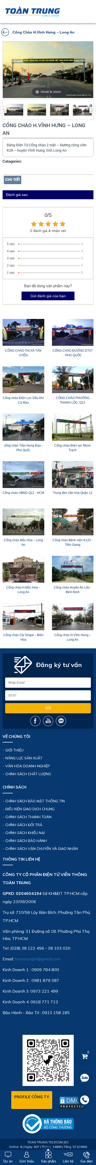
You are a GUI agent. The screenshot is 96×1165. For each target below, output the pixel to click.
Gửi (48, 708)
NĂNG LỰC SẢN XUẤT (23, 758)
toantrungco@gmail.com (37, 958)
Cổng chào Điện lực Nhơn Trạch (72, 448)
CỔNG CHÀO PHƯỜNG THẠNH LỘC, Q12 (73, 400)
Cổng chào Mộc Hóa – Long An (23, 542)
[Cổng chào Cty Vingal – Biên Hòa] (23, 616)
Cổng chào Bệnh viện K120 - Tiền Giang (72, 542)
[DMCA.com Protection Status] (72, 1102)
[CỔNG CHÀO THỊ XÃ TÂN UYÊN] (23, 332)
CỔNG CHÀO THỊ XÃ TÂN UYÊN (23, 353)
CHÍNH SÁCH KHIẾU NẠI (25, 832)
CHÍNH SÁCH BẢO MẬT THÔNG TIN (35, 801)
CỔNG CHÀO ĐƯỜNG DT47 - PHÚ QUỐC (72, 353)
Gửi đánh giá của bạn (48, 296)
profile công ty (31, 1096)
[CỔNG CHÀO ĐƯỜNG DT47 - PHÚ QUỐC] (73, 332)
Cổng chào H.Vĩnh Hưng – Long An (72, 637)
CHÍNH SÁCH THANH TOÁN (28, 817)
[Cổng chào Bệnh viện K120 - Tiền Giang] (73, 521)
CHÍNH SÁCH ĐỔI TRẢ (23, 825)
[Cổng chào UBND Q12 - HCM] (23, 474)
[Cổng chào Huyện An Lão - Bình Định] (73, 569)
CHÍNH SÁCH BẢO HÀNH (26, 840)
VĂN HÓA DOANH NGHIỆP (27, 766)
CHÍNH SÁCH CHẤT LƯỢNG (28, 774)
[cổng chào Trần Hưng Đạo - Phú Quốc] (23, 427)
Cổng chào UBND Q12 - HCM (23, 493)
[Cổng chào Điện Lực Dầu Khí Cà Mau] (23, 379)
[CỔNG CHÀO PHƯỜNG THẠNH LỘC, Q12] (73, 379)
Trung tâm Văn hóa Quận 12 (72, 493)
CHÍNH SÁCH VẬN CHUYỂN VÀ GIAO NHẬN (41, 848)
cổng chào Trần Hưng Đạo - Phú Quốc (23, 448)
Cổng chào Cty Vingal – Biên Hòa (23, 637)
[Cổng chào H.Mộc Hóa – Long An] (23, 569)
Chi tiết (12, 180)
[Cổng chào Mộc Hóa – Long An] (23, 521)
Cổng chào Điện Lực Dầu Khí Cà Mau (23, 400)
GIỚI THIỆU (14, 750)
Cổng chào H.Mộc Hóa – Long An (23, 590)
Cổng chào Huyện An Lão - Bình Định (72, 590)
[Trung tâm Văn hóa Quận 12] (73, 474)
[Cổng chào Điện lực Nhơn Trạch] (73, 427)
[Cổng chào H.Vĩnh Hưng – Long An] (73, 616)
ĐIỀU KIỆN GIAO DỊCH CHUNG (30, 809)
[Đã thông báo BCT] (48, 1124)
